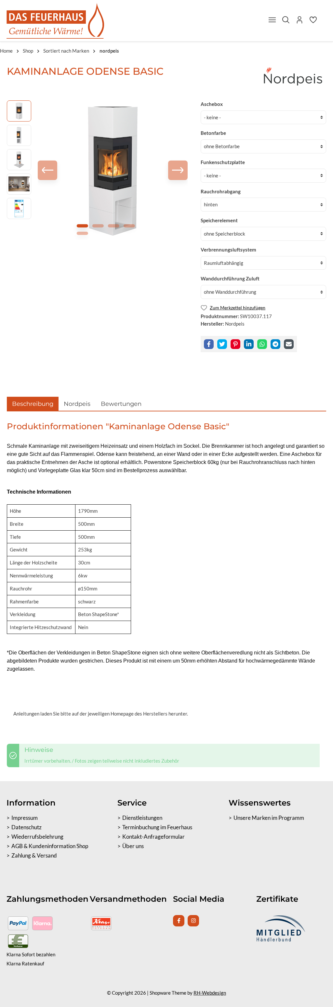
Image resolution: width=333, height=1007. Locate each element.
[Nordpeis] (293, 76)
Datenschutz (26, 827)
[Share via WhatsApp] (262, 344)
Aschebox (212, 104)
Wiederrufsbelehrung (37, 836)
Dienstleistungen (142, 818)
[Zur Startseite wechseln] (55, 21)
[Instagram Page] (193, 920)
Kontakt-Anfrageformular (153, 836)
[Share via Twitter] (222, 344)
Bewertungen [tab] (121, 403)
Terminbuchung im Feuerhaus (157, 827)
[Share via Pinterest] (235, 344)
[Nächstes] (178, 170)
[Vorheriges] (47, 170)
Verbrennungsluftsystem (228, 249)
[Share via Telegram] (275, 344)
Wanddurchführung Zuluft (230, 278)
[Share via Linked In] (249, 344)
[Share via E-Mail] (289, 344)
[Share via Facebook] (209, 344)
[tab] (33, 404)
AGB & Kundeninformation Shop (49, 846)
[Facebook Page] (178, 920)
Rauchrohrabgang (221, 191)
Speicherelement (219, 220)
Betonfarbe (213, 133)
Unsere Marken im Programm (268, 818)
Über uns (133, 846)
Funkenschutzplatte (223, 162)
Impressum (24, 818)
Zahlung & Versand (34, 855)
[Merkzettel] (313, 21)
